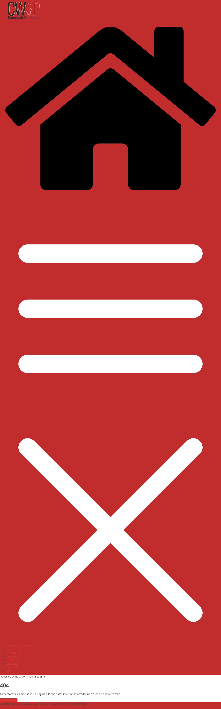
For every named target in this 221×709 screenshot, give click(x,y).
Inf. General (13, 652)
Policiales (12, 656)
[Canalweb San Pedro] (81, 20)
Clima (9, 670)
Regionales (13, 649)
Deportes (12, 663)
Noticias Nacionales (18, 645)
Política (10, 660)
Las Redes (12, 667)
